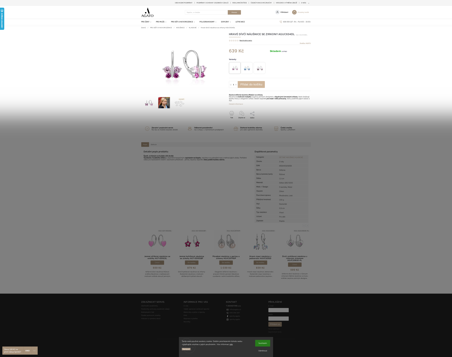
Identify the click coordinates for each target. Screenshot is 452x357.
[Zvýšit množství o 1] (236, 85)
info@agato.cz (235, 309)
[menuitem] (147, 22)
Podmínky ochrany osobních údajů (213, 3)
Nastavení (186, 349)
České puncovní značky (261, 3)
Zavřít (303, 122)
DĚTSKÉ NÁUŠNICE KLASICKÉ (291, 157)
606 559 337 (235, 313)
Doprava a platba (191, 318)
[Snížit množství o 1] (231, 85)
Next (308, 225)
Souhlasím (262, 343)
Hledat (234, 12)
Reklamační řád (239, 3)
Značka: (305, 43)
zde (231, 344)
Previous (304, 225)
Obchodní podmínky (184, 3)
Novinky (187, 322)
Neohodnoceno (246, 40)
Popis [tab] (145, 144)
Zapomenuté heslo (275, 332)
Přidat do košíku (251, 84)
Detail (260, 264)
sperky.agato (235, 316)
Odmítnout (262, 351)
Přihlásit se (275, 324)
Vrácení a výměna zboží (286, 3)
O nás (303, 3)
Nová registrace (274, 329)
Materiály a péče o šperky (194, 312)
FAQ (185, 315)
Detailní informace (236, 104)
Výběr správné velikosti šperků (196, 309)
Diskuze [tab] (154, 144)
